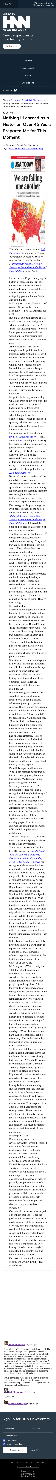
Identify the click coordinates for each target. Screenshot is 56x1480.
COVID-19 (29, 148)
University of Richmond (43, 5)
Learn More (35, 1450)
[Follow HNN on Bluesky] (15, 90)
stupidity (39, 148)
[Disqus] (28, 1304)
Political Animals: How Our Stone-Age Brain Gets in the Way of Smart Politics (27, 267)
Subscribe (11, 46)
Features (28, 60)
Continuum (12, 1440)
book (20, 440)
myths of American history (23, 436)
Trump (21, 148)
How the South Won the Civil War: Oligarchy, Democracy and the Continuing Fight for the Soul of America (27, 856)
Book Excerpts (28, 68)
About (28, 75)
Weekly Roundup (14, 1444)
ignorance (13, 148)
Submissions (28, 82)
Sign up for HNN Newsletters (28, 1467)
